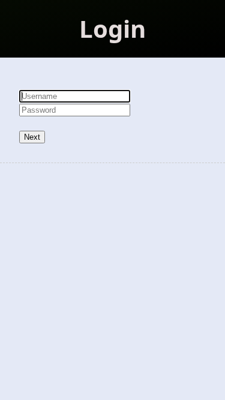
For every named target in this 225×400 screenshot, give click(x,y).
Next (32, 137)
